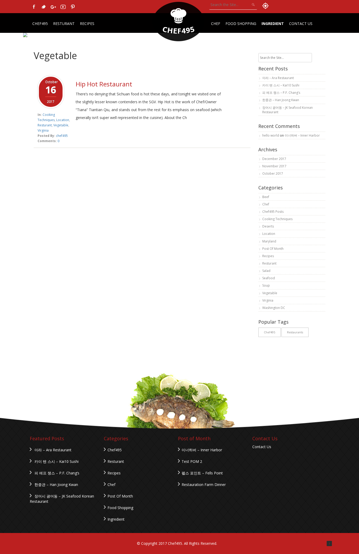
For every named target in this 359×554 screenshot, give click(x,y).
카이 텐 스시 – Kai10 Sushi (280, 85)
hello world (270, 135)
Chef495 (40, 23)
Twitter (43, 7)
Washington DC (273, 308)
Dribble (63, 7)
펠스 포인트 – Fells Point (202, 472)
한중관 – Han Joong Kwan (280, 100)
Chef (215, 23)
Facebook (34, 7)
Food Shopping (240, 23)
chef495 (62, 135)
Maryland (269, 241)
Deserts (268, 226)
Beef (265, 197)
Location (62, 120)
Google (53, 7)
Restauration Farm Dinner (204, 484)
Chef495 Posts (273, 211)
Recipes (87, 23)
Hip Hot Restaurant (104, 84)
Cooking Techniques (277, 219)
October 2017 (272, 173)
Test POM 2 (192, 461)
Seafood (268, 278)
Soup (266, 285)
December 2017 (274, 159)
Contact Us (300, 23)
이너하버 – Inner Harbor (302, 135)
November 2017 (274, 166)
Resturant (64, 23)
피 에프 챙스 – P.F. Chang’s (281, 92)
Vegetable (60, 125)
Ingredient (272, 23)
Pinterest (73, 7)
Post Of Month (273, 248)
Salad (266, 270)
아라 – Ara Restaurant (278, 78)
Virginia (43, 130)
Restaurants (295, 332)
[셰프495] (178, 21)
